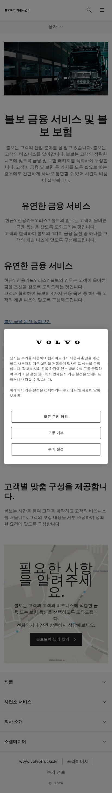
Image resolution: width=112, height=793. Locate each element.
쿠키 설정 (56, 449)
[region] (56, 396)
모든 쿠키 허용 (56, 416)
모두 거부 (56, 433)
